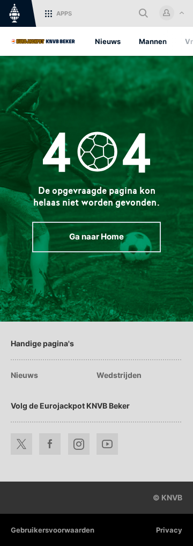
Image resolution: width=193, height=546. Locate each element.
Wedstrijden (119, 375)
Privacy (169, 530)
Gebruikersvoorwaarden (52, 530)
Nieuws (24, 375)
